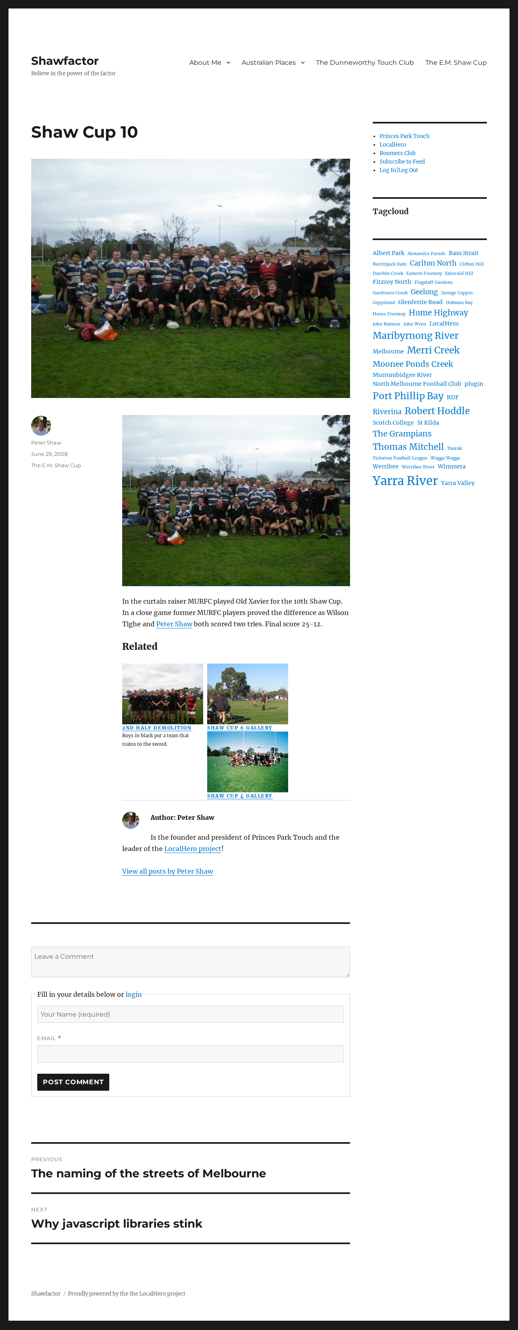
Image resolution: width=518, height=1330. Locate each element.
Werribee (386, 466)
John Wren (414, 324)
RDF (453, 397)
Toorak (454, 448)
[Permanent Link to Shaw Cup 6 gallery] (247, 694)
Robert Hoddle (437, 411)
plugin (474, 383)
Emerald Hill (459, 273)
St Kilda (428, 422)
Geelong (424, 291)
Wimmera (452, 466)
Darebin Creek (388, 273)
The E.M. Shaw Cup (456, 62)
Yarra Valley (458, 483)
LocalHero (393, 144)
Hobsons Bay (459, 302)
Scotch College (393, 422)
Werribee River (418, 467)
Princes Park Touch (405, 136)
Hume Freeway (389, 314)
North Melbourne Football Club (417, 383)
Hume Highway (438, 312)
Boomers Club (398, 153)
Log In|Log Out (399, 170)
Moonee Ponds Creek (413, 364)
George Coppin (457, 293)
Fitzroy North (392, 281)
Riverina (387, 411)
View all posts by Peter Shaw (167, 871)
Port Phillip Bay (408, 396)
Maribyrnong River (416, 335)
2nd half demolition (156, 728)
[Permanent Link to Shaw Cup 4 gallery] (247, 762)
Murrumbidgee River (402, 375)
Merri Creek (433, 350)
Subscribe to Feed (402, 161)
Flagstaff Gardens (433, 282)
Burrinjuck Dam (390, 264)
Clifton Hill (472, 264)
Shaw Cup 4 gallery (239, 796)
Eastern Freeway (424, 273)
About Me (205, 62)
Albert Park (388, 253)
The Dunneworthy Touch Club (365, 62)
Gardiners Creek (390, 293)
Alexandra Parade (427, 253)
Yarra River (405, 480)
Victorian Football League (400, 458)
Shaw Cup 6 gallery (239, 728)
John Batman (386, 324)
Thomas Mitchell (408, 446)
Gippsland (384, 302)
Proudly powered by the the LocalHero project (126, 1293)
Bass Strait (464, 253)
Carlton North (433, 263)
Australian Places (269, 62)
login (133, 994)
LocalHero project (192, 849)
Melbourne (388, 351)
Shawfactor (65, 61)
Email (49, 1038)
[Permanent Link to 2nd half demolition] (162, 694)
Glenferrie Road (420, 302)
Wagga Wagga (445, 458)
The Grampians (402, 433)
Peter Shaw (174, 624)
